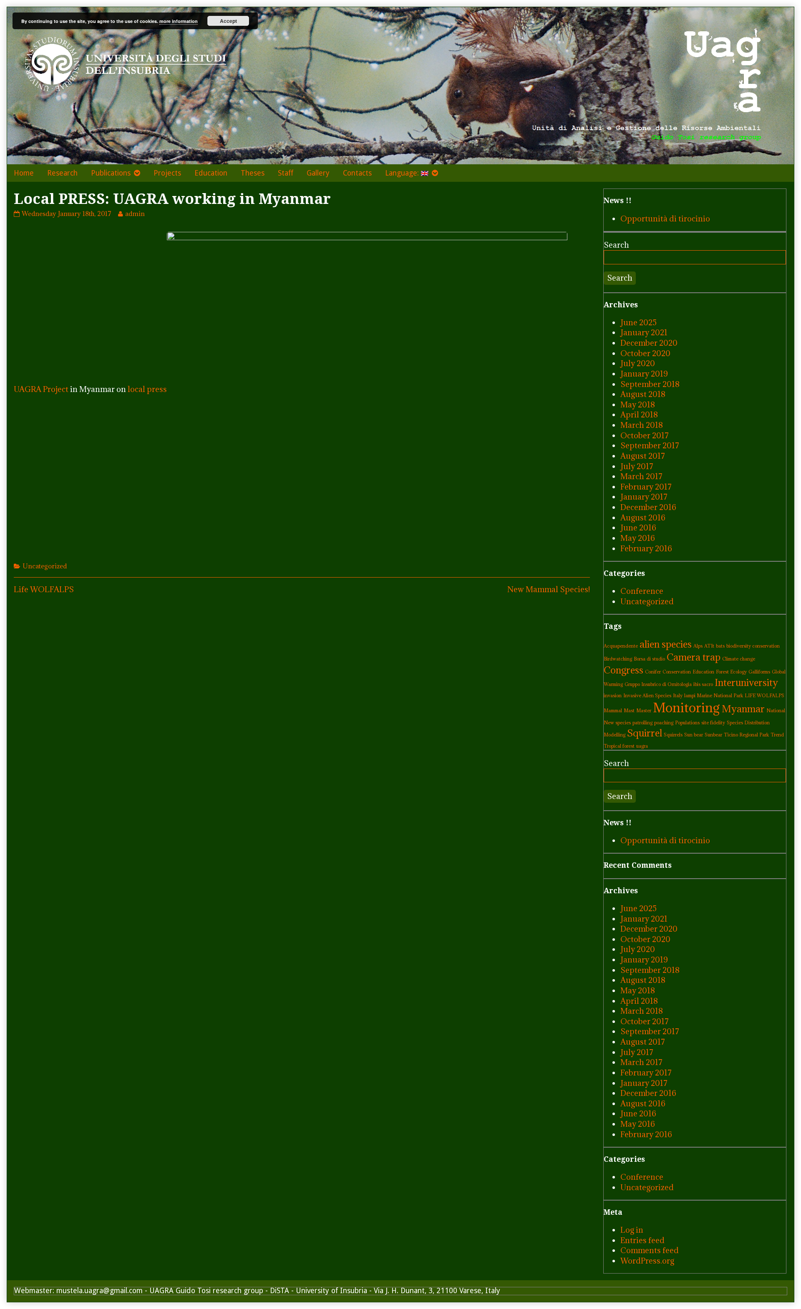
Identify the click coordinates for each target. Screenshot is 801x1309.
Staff (285, 173)
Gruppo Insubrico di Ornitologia (658, 684)
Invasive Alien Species (647, 695)
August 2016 (642, 518)
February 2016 (646, 548)
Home (24, 173)
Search (616, 245)
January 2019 (644, 374)
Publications (111, 173)
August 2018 (642, 394)
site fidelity (713, 723)
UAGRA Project (41, 389)
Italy (678, 695)
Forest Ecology (731, 672)
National (775, 711)
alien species (666, 644)
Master (643, 711)
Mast (629, 711)
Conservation (676, 672)
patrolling (642, 723)
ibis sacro (703, 684)
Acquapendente (621, 646)
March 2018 (641, 425)
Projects (167, 173)
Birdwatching (618, 659)
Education (210, 173)
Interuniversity (746, 682)
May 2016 (637, 538)
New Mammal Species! (548, 589)
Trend (777, 735)
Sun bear (693, 735)
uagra (642, 746)
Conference (641, 591)
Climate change (738, 659)
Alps (698, 646)
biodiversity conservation (753, 646)
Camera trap (693, 657)
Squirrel (644, 733)
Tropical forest (619, 746)
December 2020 (649, 343)
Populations (687, 723)
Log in (631, 1230)
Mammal (613, 711)
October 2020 (645, 353)
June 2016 (638, 528)
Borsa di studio (649, 659)
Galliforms (759, 672)
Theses (252, 173)
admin (135, 213)
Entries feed (642, 1240)
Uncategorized (45, 566)
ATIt (709, 646)
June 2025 (638, 322)
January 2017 (644, 497)
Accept (228, 21)
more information (178, 21)
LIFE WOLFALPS (764, 695)
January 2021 (644, 332)
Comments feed (649, 1250)
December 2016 (648, 507)
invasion (613, 695)
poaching (663, 723)
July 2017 (636, 466)
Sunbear (713, 735)
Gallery (318, 173)
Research (62, 173)
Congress (623, 670)
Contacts (357, 173)
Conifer (653, 672)
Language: (403, 173)
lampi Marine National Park (713, 695)
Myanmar (743, 709)
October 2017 (644, 435)
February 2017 (646, 487)
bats (720, 646)
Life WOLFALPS (44, 589)
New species (617, 723)
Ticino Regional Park (746, 735)
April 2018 (639, 415)
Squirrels (673, 735)
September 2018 (650, 384)
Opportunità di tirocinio (665, 219)
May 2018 (637, 404)
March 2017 (641, 476)
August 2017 (642, 456)
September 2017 (649, 445)
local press (147, 389)
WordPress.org (647, 1261)
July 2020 (637, 363)
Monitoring (686, 707)
